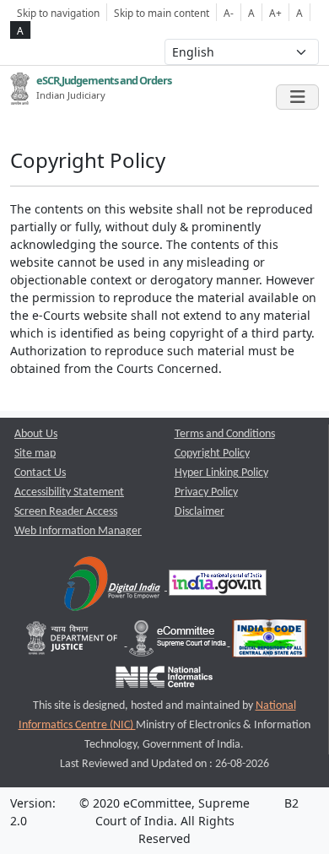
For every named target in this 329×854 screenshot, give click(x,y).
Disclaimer (199, 511)
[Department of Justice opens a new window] (73, 642)
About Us (35, 434)
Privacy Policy (206, 492)
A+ (275, 12)
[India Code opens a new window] (269, 642)
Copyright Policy (212, 453)
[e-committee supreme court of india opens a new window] (178, 642)
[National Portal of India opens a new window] (217, 586)
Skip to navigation (58, 12)
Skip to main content (161, 12)
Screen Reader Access (65, 511)
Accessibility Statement (69, 492)
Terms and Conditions (225, 434)
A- (229, 12)
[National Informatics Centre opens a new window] (164, 681)
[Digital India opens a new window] (113, 586)
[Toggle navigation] (297, 97)
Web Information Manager (78, 531)
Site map (35, 453)
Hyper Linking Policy (221, 473)
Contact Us (40, 473)
